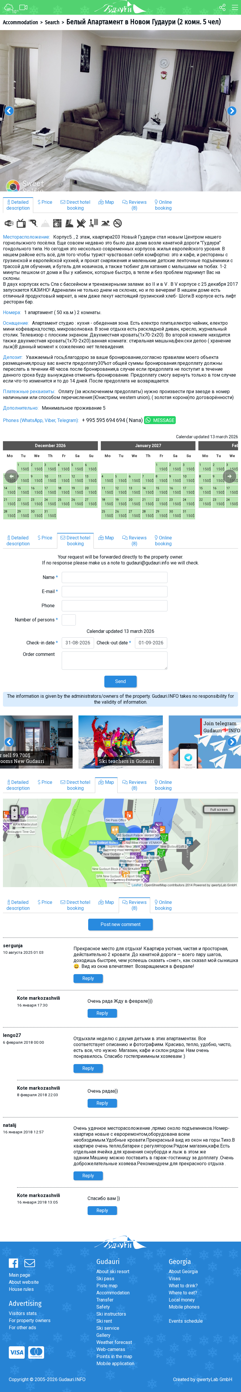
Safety (103, 1307)
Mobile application (115, 1363)
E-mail (50, 591)
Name (50, 577)
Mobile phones (184, 1307)
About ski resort (112, 1271)
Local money (182, 1300)
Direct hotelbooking (77, 205)
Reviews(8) (137, 205)
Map (109, 202)
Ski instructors (111, 1314)
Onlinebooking (163, 205)
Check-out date (114, 643)
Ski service (107, 1328)
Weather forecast (114, 1342)
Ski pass (105, 1278)
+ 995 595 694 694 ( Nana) (112, 420)
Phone (49, 605)
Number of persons (36, 620)
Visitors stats (23, 1313)
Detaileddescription (18, 205)
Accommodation (20, 22)
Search (52, 22)
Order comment (40, 654)
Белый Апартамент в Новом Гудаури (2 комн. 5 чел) (143, 22)
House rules (21, 1289)
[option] (120, 110)
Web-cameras (110, 1349)
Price (46, 202)
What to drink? (183, 1285)
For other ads (22, 1327)
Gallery (103, 1335)
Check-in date (42, 643)
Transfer (104, 1300)
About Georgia (183, 1271)
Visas (174, 1278)
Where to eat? (183, 1293)
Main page (19, 1275)
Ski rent (104, 1321)
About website (24, 1282)
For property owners (30, 1320)
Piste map (107, 1285)
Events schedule (186, 1321)
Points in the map (114, 1356)
